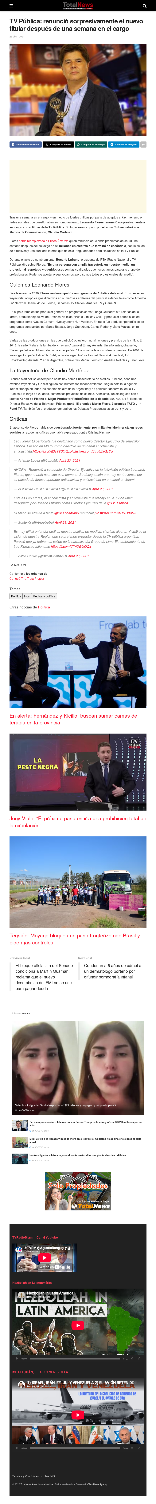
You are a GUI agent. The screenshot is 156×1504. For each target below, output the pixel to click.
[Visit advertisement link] (78, 1191)
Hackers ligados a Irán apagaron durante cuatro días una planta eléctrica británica (77, 1155)
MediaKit (50, 1476)
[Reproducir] (17, 1358)
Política (44, 606)
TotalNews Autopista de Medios (37, 1484)
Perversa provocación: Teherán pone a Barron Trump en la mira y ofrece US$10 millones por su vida (85, 1123)
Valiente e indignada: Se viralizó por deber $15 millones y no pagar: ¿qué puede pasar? (65, 1105)
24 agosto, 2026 (25, 1110)
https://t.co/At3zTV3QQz (51, 451)
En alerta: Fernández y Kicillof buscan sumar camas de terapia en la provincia (73, 719)
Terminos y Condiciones (25, 1476)
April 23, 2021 (69, 460)
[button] (78, 659)
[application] (78, 1325)
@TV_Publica (117, 502)
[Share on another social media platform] (143, 144)
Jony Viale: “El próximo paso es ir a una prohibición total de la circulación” (78, 821)
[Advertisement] (78, 186)
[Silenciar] (132, 1358)
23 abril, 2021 (17, 36)
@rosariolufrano (66, 513)
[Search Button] (144, 5)
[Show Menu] (11, 5)
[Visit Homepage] (78, 6)
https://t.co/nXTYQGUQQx (71, 546)
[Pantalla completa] (139, 1358)
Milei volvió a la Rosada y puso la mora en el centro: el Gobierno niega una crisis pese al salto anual (85, 1140)
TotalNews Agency (97, 1484)
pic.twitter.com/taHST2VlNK (116, 513)
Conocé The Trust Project (27, 578)
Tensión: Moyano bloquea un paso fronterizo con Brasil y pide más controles (75, 938)
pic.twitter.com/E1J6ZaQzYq (91, 451)
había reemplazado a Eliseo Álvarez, (43, 241)
